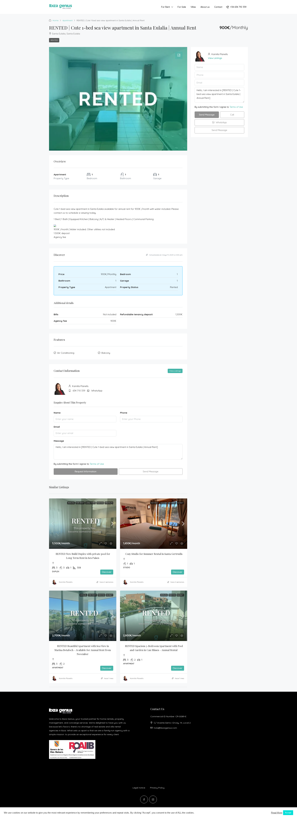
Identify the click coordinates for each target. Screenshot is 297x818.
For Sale (182, 7)
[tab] (179, 55)
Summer (172, 503)
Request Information (85, 471)
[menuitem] (236, 7)
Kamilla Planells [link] (65, 582)
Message (59, 440)
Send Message (150, 471)
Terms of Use (97, 463)
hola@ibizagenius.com (165, 727)
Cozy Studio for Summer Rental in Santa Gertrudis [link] (153, 553)
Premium (109, 503)
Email (57, 426)
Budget (180, 503)
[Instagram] (153, 799)
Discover (107, 571)
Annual (71, 503)
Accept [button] (288, 813)
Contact (218, 7)
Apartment (67, 20)
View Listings (175, 371)
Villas (193, 7)
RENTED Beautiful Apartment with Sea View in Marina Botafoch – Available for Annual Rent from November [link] (82, 650)
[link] (82, 523)
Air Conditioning (65, 352)
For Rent (165, 7)
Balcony (105, 352)
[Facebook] (144, 799)
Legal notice (139, 787)
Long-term (90, 503)
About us (205, 7)
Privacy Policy (157, 787)
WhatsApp (96, 390)
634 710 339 (79, 390)
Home (55, 20)
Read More (276, 813)
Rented (54, 40)
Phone (123, 412)
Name (57, 412)
